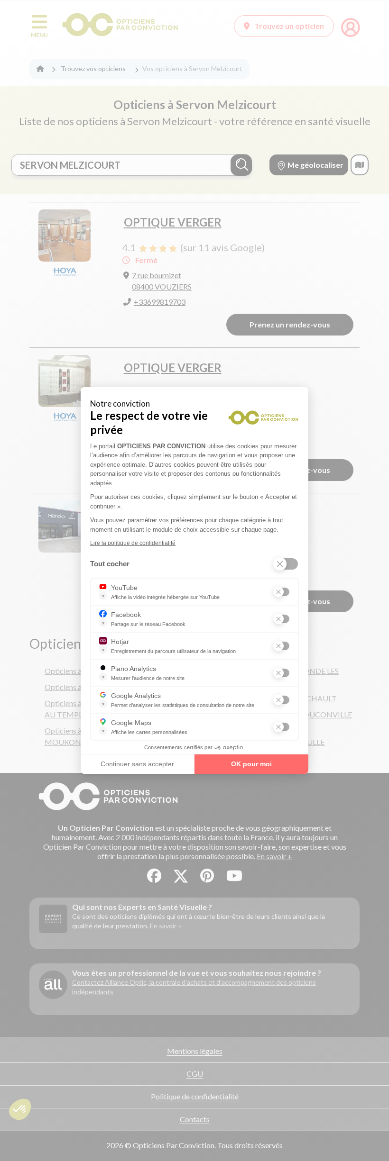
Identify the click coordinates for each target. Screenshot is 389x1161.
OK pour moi (251, 764)
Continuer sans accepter (137, 764)
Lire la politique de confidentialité (133, 543)
